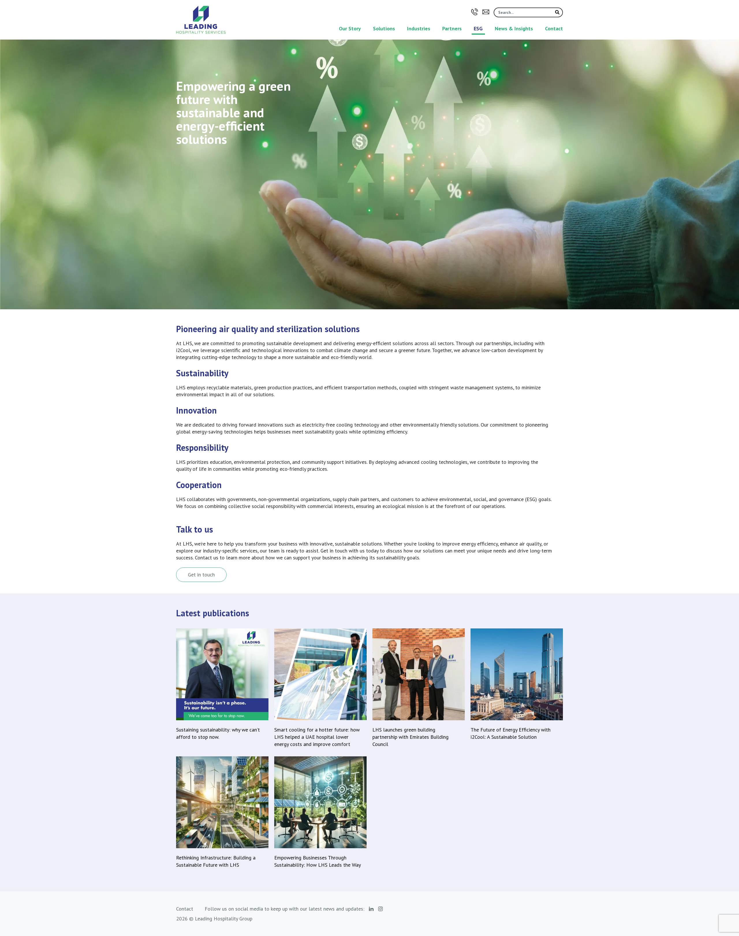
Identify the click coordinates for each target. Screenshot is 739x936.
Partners (452, 28)
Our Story (350, 28)
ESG (478, 28)
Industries (418, 28)
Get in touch (201, 574)
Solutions (384, 28)
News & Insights (514, 28)
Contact (554, 28)
